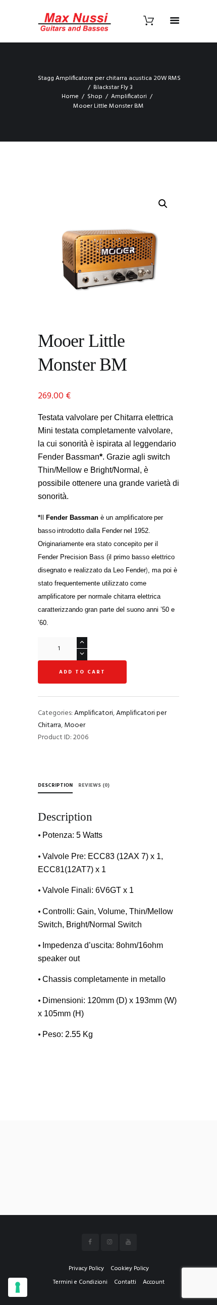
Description (55, 785)
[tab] (55, 786)
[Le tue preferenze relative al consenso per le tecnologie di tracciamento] (17, 1287)
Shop (94, 96)
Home (70, 96)
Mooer (74, 725)
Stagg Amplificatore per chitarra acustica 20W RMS (109, 78)
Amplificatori (129, 96)
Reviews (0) (94, 785)
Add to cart (82, 672)
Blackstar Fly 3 (113, 87)
